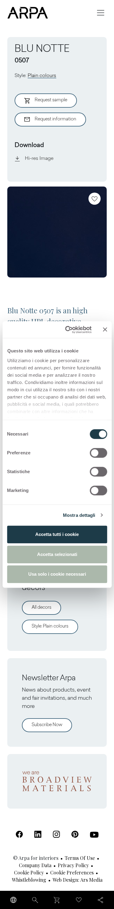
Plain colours (42, 75)
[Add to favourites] (94, 199)
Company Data (35, 865)
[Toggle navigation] (101, 13)
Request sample (51, 100)
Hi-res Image (39, 158)
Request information (55, 119)
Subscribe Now (47, 725)
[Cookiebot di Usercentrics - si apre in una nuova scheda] (68, 330)
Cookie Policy (29, 872)
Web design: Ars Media (77, 880)
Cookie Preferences (72, 872)
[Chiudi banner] (105, 330)
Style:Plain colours (50, 626)
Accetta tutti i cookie (57, 534)
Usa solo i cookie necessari (57, 574)
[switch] (98, 453)
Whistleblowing (29, 880)
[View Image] (57, 232)
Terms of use (80, 858)
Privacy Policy (73, 865)
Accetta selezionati (57, 554)
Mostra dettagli (79, 515)
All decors (41, 607)
